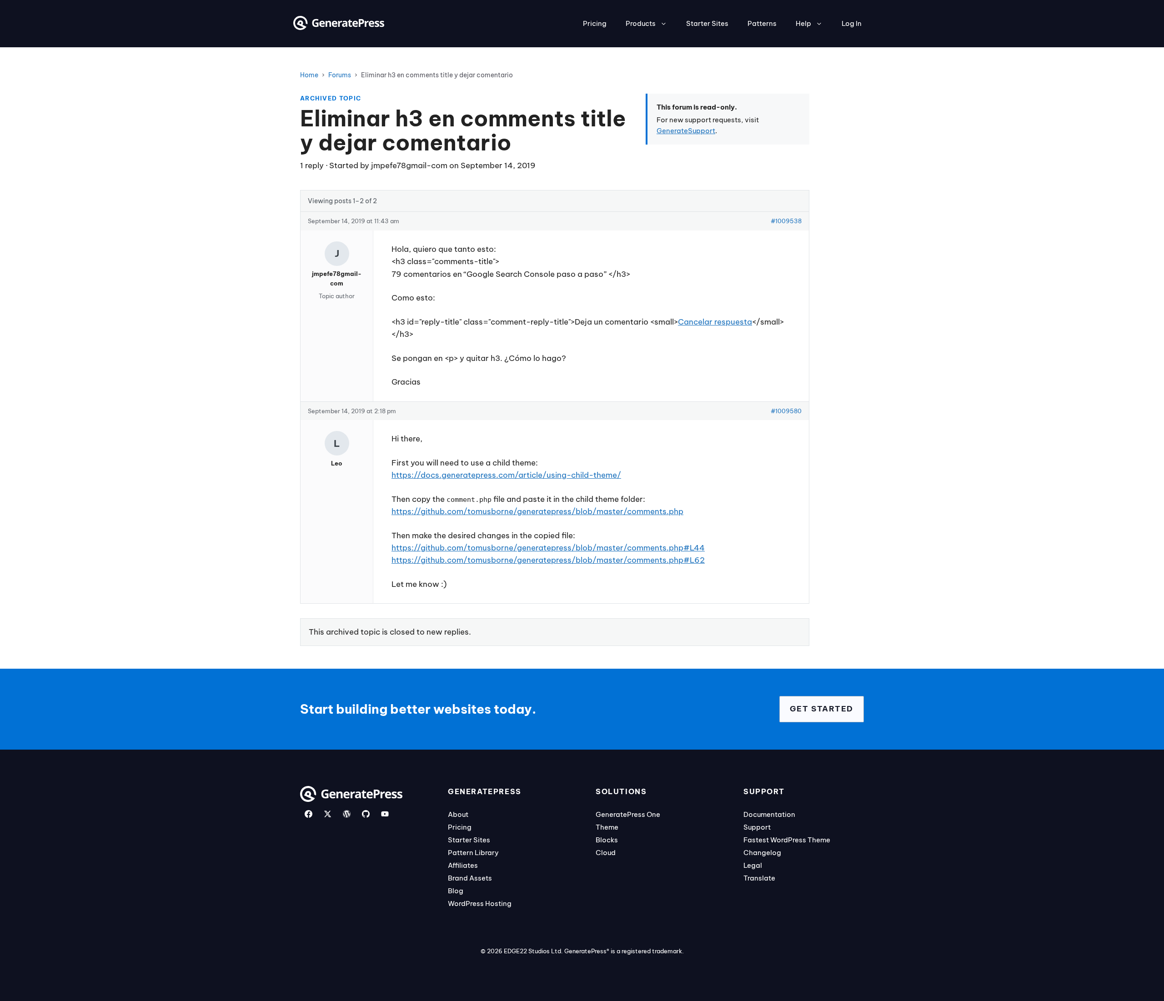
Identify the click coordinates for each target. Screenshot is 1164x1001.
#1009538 (786, 221)
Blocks (607, 840)
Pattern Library (473, 852)
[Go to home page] (338, 27)
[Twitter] (327, 814)
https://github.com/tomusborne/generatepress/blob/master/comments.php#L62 (548, 560)
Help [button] (803, 23)
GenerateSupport (686, 130)
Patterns (762, 23)
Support (757, 827)
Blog (455, 890)
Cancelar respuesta (715, 322)
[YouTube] (384, 814)
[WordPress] (346, 814)
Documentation (769, 814)
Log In (852, 23)
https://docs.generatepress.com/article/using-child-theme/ (506, 475)
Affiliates (463, 865)
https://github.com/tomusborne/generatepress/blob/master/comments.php (537, 511)
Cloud (606, 852)
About (458, 814)
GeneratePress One (628, 814)
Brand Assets (470, 878)
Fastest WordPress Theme (786, 840)
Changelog (762, 852)
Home (309, 75)
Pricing (595, 23)
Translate (759, 878)
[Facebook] (308, 814)
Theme (607, 827)
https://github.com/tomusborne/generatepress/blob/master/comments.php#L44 (548, 548)
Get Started (821, 709)
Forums (339, 75)
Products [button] (641, 23)
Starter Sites (707, 23)
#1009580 (786, 411)
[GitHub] (365, 814)
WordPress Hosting (480, 903)
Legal (752, 865)
